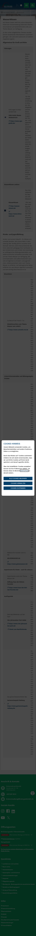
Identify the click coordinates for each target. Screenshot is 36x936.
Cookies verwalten (18, 483)
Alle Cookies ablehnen (18, 478)
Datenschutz (24, 471)
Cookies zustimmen (18, 488)
